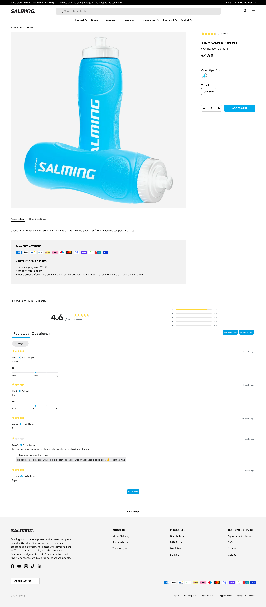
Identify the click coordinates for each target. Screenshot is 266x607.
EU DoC (174, 554)
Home (13, 27)
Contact (232, 548)
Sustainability (120, 542)
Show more (133, 491)
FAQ (228, 2)
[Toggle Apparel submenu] (118, 20)
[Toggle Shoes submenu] (101, 20)
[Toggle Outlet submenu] (191, 20)
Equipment (129, 20)
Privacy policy (190, 596)
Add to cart (239, 108)
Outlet (185, 20)
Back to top (133, 511)
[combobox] (138, 11)
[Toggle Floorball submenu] (86, 20)
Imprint (176, 596)
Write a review (246, 332)
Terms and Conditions (246, 596)
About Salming (120, 536)
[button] (253, 11)
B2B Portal (176, 542)
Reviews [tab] (21, 333)
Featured (168, 20)
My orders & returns (239, 536)
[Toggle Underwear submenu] (158, 20)
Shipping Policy (225, 596)
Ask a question (230, 332)
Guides (232, 554)
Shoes (95, 20)
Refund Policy (208, 596)
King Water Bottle (26, 27)
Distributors (177, 536)
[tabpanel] (98, 228)
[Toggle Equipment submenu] (138, 20)
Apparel (110, 20)
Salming (21, 596)
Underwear (149, 20)
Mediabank (176, 548)
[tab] (18, 219)
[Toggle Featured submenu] (176, 20)
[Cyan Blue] (204, 75)
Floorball (79, 20)
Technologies (120, 548)
